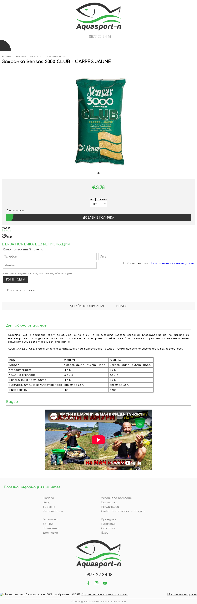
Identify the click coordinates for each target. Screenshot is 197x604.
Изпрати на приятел (21, 290)
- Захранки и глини (54, 56)
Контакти (50, 528)
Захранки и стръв (27, 56)
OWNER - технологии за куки (123, 511)
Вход (46, 502)
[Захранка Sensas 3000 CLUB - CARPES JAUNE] (2, 69)
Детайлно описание (87, 306)
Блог (105, 532)
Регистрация (53, 511)
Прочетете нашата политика (104, 594)
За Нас (48, 524)
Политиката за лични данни (172, 263)
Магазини (50, 519)
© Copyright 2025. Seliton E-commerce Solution (98, 601)
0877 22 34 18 (100, 37)
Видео (122, 306)
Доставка (50, 532)
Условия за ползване (116, 498)
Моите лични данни (182, 594)
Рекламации (110, 506)
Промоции (108, 524)
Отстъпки (109, 528)
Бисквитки (109, 502)
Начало (6, 56)
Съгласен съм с (160, 263)
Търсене (49, 506)
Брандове (108, 519)
